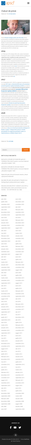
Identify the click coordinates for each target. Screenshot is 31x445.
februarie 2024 (19, 220)
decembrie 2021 (20, 249)
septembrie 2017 (5, 312)
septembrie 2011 (20, 377)
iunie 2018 (4, 301)
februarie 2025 (19, 209)
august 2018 (4, 299)
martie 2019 (4, 291)
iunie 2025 (4, 209)
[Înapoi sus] (15, 435)
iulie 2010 (3, 388)
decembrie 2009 (5, 393)
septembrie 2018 (20, 296)
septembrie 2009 (5, 396)
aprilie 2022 (19, 243)
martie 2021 (4, 262)
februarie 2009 (5, 398)
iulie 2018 (18, 299)
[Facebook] (10, 427)
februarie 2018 (19, 304)
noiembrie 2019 (5, 280)
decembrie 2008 (5, 401)
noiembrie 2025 (5, 204)
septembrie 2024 (20, 215)
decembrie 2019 (20, 278)
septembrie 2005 (20, 409)
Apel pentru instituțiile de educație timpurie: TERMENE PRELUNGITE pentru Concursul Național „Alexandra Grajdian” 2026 (14, 169)
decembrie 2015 (20, 327)
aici (16, 66)
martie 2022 (4, 246)
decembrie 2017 (20, 307)
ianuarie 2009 (19, 398)
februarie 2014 (5, 356)
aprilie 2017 (4, 317)
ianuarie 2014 (19, 356)
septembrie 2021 (5, 254)
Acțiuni (11, 141)
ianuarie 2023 (19, 236)
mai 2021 (3, 259)
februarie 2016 (19, 325)
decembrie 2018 (5, 293)
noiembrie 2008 (20, 401)
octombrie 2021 (20, 251)
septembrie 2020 (5, 270)
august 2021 (19, 254)
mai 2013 (3, 362)
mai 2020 (3, 275)
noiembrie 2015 (5, 330)
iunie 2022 (4, 243)
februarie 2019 (19, 291)
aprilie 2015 (19, 338)
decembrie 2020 (20, 265)
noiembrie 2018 (20, 293)
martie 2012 (19, 369)
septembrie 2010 (5, 385)
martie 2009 (19, 396)
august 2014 (4, 349)
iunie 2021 (18, 257)
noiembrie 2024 (20, 212)
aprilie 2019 (19, 288)
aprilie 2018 (4, 304)
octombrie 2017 (20, 309)
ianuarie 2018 (4, 307)
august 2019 (19, 283)
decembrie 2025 (20, 201)
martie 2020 (4, 278)
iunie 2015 (18, 335)
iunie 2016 (4, 322)
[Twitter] (20, 427)
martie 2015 (4, 341)
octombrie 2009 (20, 393)
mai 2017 (18, 314)
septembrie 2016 (5, 320)
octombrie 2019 (20, 280)
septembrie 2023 (5, 228)
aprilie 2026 (4, 201)
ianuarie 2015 (19, 341)
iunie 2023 (18, 230)
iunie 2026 (18, 199)
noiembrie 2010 (5, 383)
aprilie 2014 (4, 354)
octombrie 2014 (5, 346)
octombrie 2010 (20, 383)
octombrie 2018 (5, 296)
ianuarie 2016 (4, 327)
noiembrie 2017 (5, 309)
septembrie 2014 (20, 346)
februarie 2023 (5, 236)
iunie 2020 (18, 272)
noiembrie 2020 (5, 267)
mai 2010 (3, 391)
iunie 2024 (4, 217)
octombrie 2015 (20, 330)
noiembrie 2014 (20, 343)
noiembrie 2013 (20, 359)
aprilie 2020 (19, 275)
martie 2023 (19, 233)
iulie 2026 (3, 199)
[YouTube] (15, 427)
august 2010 (19, 385)
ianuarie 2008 (19, 406)
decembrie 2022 (5, 238)
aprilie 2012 (4, 369)
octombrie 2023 (20, 225)
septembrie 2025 (5, 207)
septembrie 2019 (5, 283)
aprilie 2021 (19, 259)
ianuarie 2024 (4, 223)
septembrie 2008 (5, 404)
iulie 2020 (3, 272)
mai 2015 (3, 338)
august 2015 (19, 333)
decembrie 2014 (5, 343)
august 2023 (19, 228)
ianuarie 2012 (19, 372)
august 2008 (19, 404)
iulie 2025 (18, 207)
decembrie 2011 (5, 375)
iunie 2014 (4, 351)
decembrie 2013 (5, 359)
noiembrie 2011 (20, 375)
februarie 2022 (19, 246)
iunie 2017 (4, 314)
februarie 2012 (5, 372)
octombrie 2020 (20, 267)
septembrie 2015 (5, 333)
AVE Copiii (8, 84)
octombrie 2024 (5, 215)
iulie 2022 (18, 241)
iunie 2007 (4, 409)
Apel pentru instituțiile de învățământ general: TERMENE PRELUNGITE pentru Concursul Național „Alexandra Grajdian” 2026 (14, 161)
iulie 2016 (18, 320)
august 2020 (19, 270)
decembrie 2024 (5, 212)
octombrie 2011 (5, 377)
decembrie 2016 (20, 317)
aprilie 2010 (19, 391)
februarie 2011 (19, 380)
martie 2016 (4, 325)
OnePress (26, 439)
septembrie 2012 (20, 364)
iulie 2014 (18, 349)
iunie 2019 (18, 285)
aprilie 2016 (19, 322)
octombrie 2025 (20, 204)
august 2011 (4, 380)
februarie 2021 (19, 262)
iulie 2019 (3, 285)
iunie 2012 (4, 367)
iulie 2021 (3, 257)
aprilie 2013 (19, 362)
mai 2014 (18, 351)
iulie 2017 (18, 312)
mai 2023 (3, 233)
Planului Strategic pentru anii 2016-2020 (14, 37)
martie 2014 (19, 354)
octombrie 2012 (5, 364)
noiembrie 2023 (5, 225)
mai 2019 (3, 288)
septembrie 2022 (5, 241)
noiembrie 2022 (20, 238)
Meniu (28, 3)
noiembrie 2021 (5, 251)
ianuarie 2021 (4, 265)
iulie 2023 (3, 230)
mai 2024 (18, 217)
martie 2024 (4, 220)
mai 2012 (18, 367)
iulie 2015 (3, 335)
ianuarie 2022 (4, 249)
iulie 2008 (3, 406)
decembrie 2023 (20, 223)
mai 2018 (18, 301)
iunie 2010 (18, 388)
